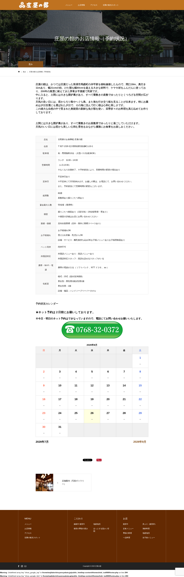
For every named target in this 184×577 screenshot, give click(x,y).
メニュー (68, 5)
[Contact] (25, 566)
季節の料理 (127, 533)
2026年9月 (139, 441)
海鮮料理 (146, 529)
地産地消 (96, 524)
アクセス (93, 5)
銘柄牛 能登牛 (79, 524)
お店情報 (81, 5)
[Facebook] (18, 566)
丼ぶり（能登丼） (150, 524)
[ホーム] (19, 72)
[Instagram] (22, 566)
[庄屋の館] (34, 5)
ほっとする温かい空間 (101, 530)
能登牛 (125, 524)
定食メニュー (128, 529)
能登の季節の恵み (81, 529)
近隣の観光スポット (111, 5)
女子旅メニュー (149, 538)
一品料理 (126, 538)
